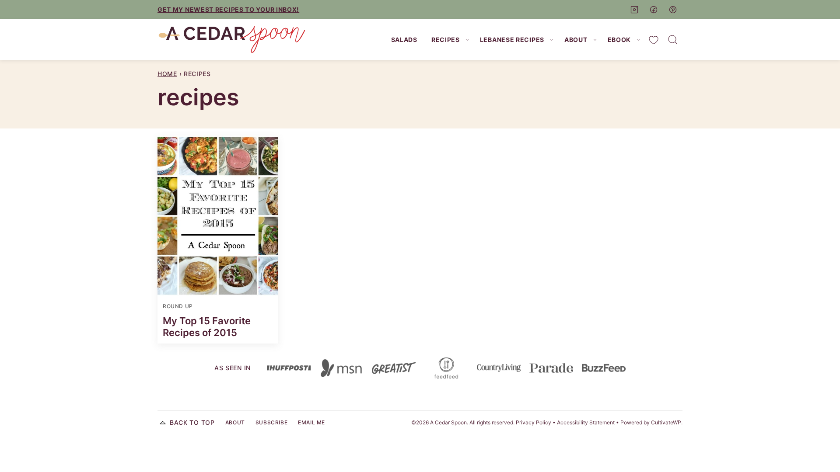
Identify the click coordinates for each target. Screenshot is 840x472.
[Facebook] (653, 9)
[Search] (672, 39)
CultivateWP (666, 422)
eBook (619, 39)
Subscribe (271, 422)
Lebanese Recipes (512, 39)
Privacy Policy (533, 422)
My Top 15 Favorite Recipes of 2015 (207, 326)
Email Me (311, 422)
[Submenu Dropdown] (467, 39)
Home (167, 73)
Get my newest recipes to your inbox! (228, 9)
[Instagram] (634, 9)
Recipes (445, 39)
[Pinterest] (672, 9)
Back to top (192, 422)
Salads (404, 39)
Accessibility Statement (586, 422)
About (576, 39)
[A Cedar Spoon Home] (232, 39)
